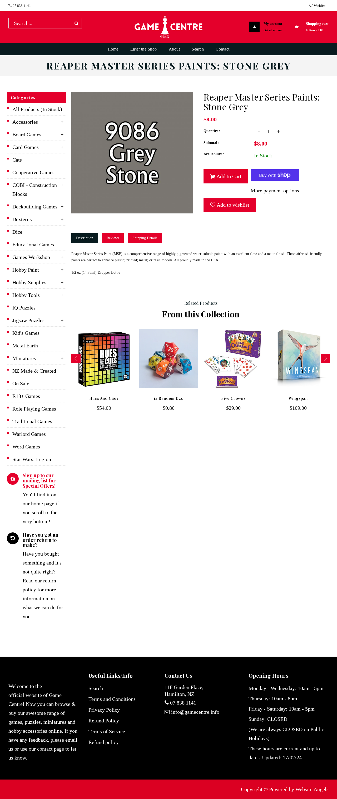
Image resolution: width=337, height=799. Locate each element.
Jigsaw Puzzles (28, 320)
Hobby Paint (25, 270)
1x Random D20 (169, 398)
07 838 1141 (21, 6)
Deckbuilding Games (34, 206)
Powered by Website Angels (299, 789)
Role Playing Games (34, 409)
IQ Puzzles (24, 308)
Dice (17, 232)
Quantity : (212, 131)
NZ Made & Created (34, 371)
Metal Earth (25, 345)
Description (84, 238)
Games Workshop (31, 257)
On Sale (20, 383)
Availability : (214, 154)
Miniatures (24, 358)
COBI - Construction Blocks (34, 189)
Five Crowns (233, 398)
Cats (17, 160)
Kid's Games (25, 333)
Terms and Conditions (112, 699)
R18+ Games (26, 396)
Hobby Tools (26, 295)
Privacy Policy (104, 710)
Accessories (25, 122)
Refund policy (103, 742)
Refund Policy (103, 720)
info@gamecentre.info (195, 712)
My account (273, 24)
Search (95, 688)
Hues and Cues (103, 398)
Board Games (26, 134)
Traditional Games (32, 421)
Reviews (113, 238)
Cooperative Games (33, 172)
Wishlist (319, 6)
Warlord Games (29, 434)
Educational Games (33, 244)
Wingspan (298, 398)
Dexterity (22, 219)
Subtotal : (212, 143)
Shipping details (144, 238)
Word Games (26, 447)
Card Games (25, 147)
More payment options (275, 190)
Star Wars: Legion (31, 459)
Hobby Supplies (29, 282)
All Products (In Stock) (37, 109)
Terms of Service (106, 731)
